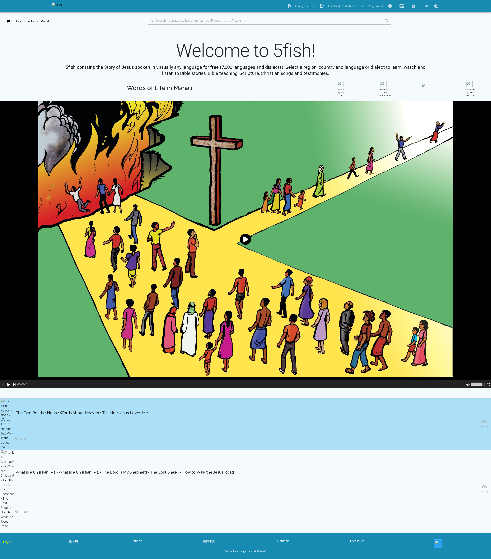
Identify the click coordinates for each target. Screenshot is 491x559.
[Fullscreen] (488, 384)
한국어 (73, 541)
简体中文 (209, 541)
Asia (18, 21)
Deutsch (283, 541)
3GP (341, 92)
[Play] (9, 384)
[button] (152, 20)
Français (137, 541)
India (30, 21)
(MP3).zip (470, 92)
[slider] (478, 384)
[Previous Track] (3, 384)
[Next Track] (14, 384)
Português (357, 541)
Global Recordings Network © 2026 (245, 551)
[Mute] (468, 384)
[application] (245, 244)
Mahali (44, 21)
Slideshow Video (383, 92)
